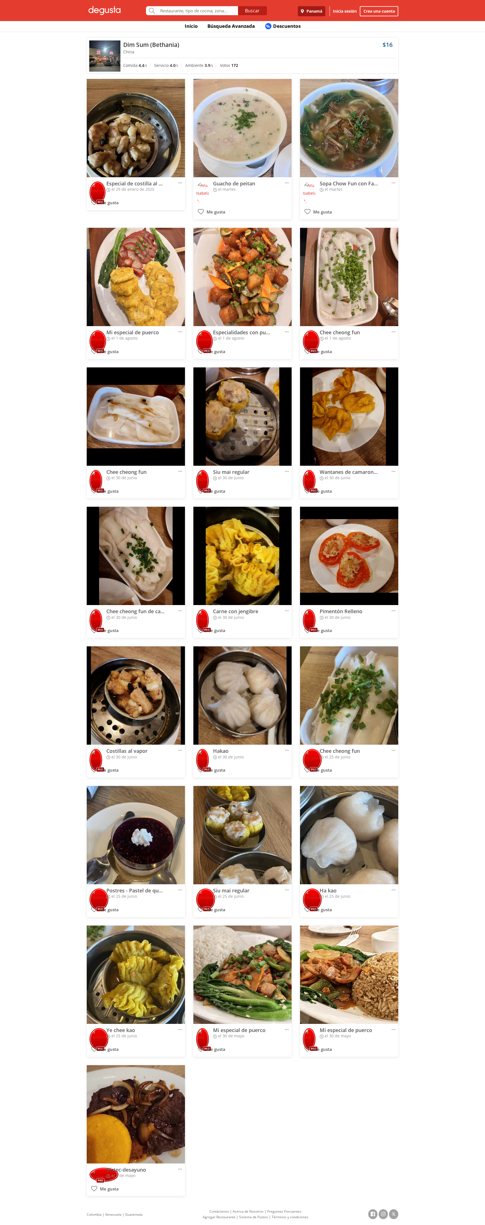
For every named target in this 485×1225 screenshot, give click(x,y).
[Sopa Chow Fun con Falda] (349, 128)
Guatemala (134, 1214)
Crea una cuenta (379, 11)
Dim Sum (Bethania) (151, 45)
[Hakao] (242, 695)
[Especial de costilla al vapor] (136, 128)
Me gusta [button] (109, 203)
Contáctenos (219, 1211)
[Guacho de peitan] (242, 128)
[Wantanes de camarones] (349, 416)
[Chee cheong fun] (349, 277)
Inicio (191, 26)
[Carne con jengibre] (242, 556)
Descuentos (283, 26)
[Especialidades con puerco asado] (242, 277)
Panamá (313, 11)
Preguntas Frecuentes (284, 1211)
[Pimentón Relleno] (349, 556)
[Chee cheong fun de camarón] (136, 556)
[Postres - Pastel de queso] (136, 835)
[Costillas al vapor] (136, 695)
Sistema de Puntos (253, 1217)
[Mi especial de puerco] (136, 277)
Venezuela (113, 1214)
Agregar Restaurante (219, 1217)
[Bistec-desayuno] (136, 1114)
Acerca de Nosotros (248, 1211)
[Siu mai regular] (242, 416)
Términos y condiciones (290, 1217)
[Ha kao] (349, 835)
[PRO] (98, 188)
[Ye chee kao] (136, 975)
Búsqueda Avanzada (231, 26)
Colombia (94, 1214)
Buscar (252, 11)
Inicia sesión (345, 11)
